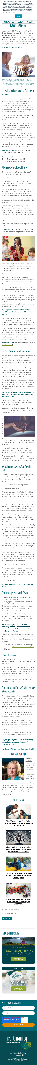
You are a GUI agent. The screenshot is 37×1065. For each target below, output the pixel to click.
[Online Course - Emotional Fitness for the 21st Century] (18, 950)
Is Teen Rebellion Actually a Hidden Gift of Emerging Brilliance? (18, 901)
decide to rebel (7, 325)
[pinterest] (20, 754)
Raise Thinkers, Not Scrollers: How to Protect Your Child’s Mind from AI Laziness (18, 849)
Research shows (7, 133)
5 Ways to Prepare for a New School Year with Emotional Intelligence (18, 875)
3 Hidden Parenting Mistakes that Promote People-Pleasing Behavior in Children (17, 230)
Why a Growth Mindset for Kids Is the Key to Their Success (17, 151)
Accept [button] (18, 16)
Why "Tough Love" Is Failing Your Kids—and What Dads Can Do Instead (18, 823)
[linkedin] (24, 754)
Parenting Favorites (13, 909)
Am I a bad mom (20, 561)
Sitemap (16, 1061)
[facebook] (12, 754)
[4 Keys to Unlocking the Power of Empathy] (18, 980)
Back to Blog (6, 918)
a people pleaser (9, 268)
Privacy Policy (11, 12)
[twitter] (16, 754)
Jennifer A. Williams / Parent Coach (30, 761)
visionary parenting (18, 739)
